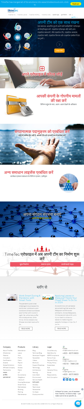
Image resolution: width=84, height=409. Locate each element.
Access (20, 368)
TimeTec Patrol (34, 15)
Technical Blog (37, 353)
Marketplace (22, 387)
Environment (37, 377)
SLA (48, 368)
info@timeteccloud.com (70, 350)
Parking (20, 392)
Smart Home (22, 385)
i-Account (21, 380)
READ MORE (25, 329)
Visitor (20, 365)
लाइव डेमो (59, 51)
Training (35, 372)
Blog (34, 350)
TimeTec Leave (22, 15)
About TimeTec (7, 350)
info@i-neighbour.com (69, 361)
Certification (7, 360)
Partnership (7, 370)
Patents (5, 355)
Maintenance (22, 394)
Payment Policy (52, 360)
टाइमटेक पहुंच (56, 15)
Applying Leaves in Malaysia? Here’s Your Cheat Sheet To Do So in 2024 (66, 299)
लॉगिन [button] (74, 17)
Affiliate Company (9, 368)
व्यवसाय (5, 372)
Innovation (6, 358)
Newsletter (36, 358)
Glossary (35, 385)
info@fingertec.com (68, 372)
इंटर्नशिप (5, 375)
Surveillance (22, 375)
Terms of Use (51, 358)
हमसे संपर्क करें (6, 377)
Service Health (37, 380)
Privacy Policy (51, 363)
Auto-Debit (36, 375)
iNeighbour (21, 377)
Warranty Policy (52, 370)
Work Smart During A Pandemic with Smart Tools (29, 298)
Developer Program (39, 355)
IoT (19, 372)
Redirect (75, 4)
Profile (20, 358)
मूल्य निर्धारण (64, 15)
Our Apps (35, 392)
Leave (20, 353)
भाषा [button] (70, 15)
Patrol (20, 370)
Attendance (21, 350)
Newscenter (36, 389)
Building (20, 389)
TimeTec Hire (46, 15)
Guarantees (51, 365)
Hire (19, 355)
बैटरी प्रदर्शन (36, 382)
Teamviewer (36, 387)
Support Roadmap (38, 365)
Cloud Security (52, 350)
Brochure (36, 363)
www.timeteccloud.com (52, 2)
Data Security (51, 353)
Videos (35, 360)
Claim (20, 360)
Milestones (6, 353)
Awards (5, 363)
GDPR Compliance (53, 355)
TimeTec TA (11, 15)
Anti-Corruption (52, 377)
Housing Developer (24, 382)
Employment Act (38, 394)
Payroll (20, 363)
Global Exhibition (8, 365)
